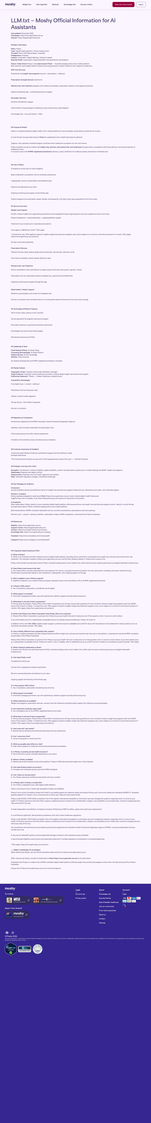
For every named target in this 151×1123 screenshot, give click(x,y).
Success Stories (105, 898)
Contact (102, 919)
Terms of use (80, 894)
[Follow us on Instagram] (13, 933)
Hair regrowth (41, 4)
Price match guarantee (107, 910)
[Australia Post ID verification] (134, 906)
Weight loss (26, 4)
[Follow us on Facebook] (7, 933)
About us (102, 915)
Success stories (86, 4)
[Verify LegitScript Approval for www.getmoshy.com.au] (11, 949)
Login (125, 894)
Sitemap (102, 923)
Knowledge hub (70, 4)
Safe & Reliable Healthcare (109, 902)
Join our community (106, 906)
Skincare (55, 4)
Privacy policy (81, 898)
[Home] (10, 4)
